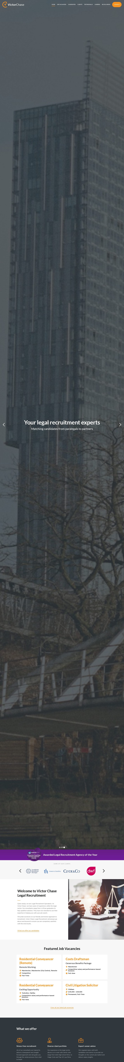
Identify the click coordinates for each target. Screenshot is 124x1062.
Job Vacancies (61, 4)
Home (53, 4)
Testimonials (88, 4)
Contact (117, 4)
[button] (60, 847)
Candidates (72, 4)
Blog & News (106, 4)
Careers (97, 4)
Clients (80, 4)
